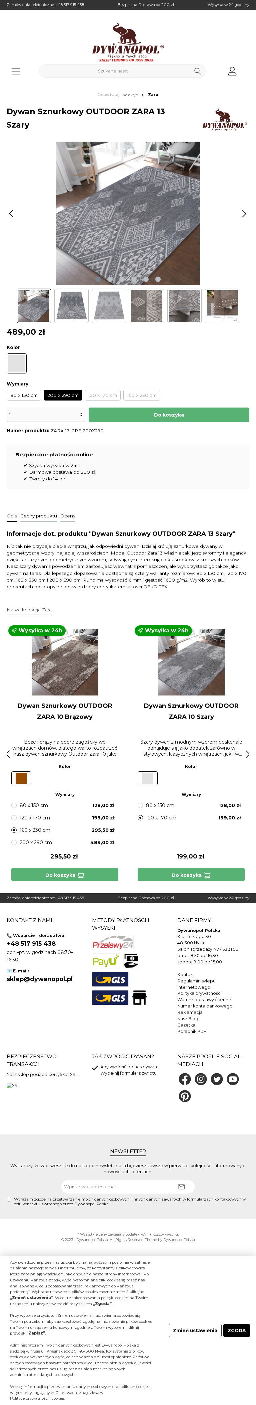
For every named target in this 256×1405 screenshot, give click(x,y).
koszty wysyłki (165, 1234)
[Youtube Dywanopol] (232, 1079)
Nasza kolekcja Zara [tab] (29, 609)
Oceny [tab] (67, 515)
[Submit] (181, 1187)
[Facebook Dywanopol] (184, 1079)
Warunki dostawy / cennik (204, 999)
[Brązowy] (21, 778)
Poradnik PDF (191, 1031)
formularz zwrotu (138, 1073)
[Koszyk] (247, 68)
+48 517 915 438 (70, 4)
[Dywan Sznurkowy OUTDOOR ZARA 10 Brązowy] (64, 662)
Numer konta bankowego (205, 1005)
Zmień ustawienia (195, 1330)
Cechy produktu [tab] (38, 515)
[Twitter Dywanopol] (216, 1079)
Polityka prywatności (199, 993)
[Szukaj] (198, 71)
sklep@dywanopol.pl (40, 979)
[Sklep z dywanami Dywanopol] (128, 42)
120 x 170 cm (102, 395)
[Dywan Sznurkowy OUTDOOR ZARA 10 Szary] (191, 662)
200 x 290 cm (63, 395)
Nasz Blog (187, 1018)
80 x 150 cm (24, 395)
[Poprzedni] (12, 213)
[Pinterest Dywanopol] (184, 1096)
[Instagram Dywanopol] (200, 1079)
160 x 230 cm (142, 395)
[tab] (12, 515)
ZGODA (237, 1330)
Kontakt (185, 974)
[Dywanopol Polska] (224, 119)
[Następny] (244, 213)
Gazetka (186, 1025)
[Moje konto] (232, 71)
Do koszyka (169, 415)
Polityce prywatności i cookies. (38, 1398)
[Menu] (16, 71)
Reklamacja (190, 1012)
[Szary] (17, 363)
